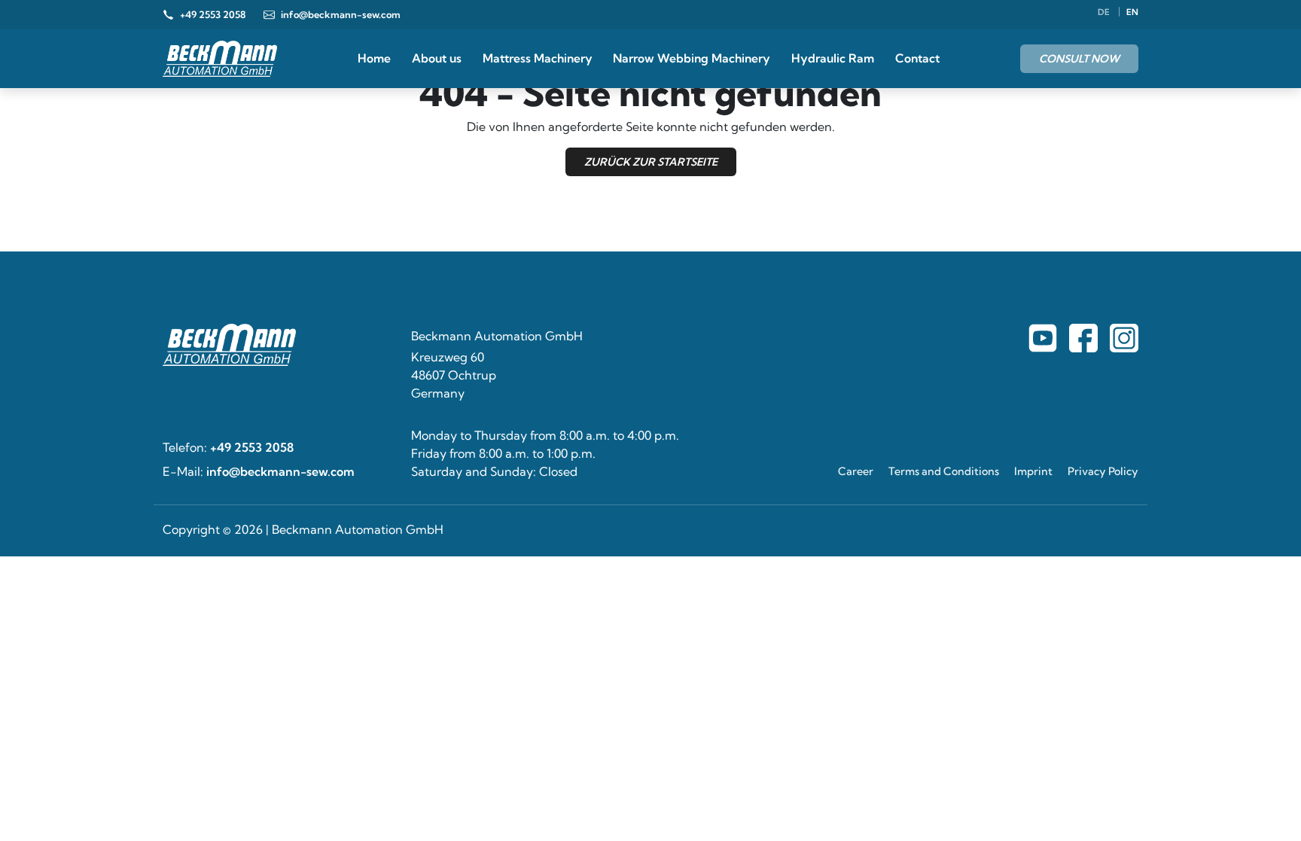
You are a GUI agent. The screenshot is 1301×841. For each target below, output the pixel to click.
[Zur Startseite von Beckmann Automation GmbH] (278, 345)
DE (1105, 12)
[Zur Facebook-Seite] (1042, 338)
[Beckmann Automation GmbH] (220, 59)
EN (1132, 12)
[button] (33, 808)
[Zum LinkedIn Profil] (1124, 338)
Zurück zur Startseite (651, 162)
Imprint (1033, 471)
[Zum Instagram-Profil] (1083, 338)
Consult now (1079, 59)
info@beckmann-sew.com (280, 471)
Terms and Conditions (943, 471)
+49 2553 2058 (252, 447)
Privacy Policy (1103, 471)
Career (855, 471)
